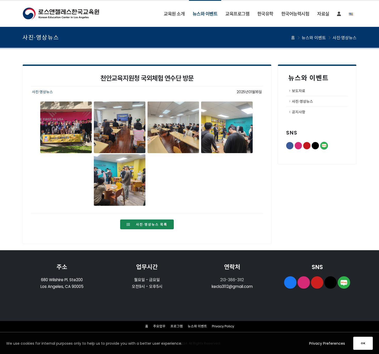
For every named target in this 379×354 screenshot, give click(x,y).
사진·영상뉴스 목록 (151, 224)
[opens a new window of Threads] (330, 282)
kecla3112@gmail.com (232, 286)
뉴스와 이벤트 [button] (205, 14)
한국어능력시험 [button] (295, 14)
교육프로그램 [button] (237, 14)
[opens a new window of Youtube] (317, 282)
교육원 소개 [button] (174, 14)
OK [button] (363, 343)
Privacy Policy (223, 326)
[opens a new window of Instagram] (304, 282)
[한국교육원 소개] (119, 127)
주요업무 (159, 326)
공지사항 (298, 112)
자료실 (323, 14)
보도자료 (298, 90)
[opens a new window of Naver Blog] (344, 282)
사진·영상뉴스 (345, 38)
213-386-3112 (232, 279)
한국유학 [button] (265, 14)
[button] (338, 14)
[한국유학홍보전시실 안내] (227, 127)
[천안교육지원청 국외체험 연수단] (66, 127)
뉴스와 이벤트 (197, 326)
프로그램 (176, 326)
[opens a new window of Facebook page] (290, 282)
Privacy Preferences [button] (327, 343)
